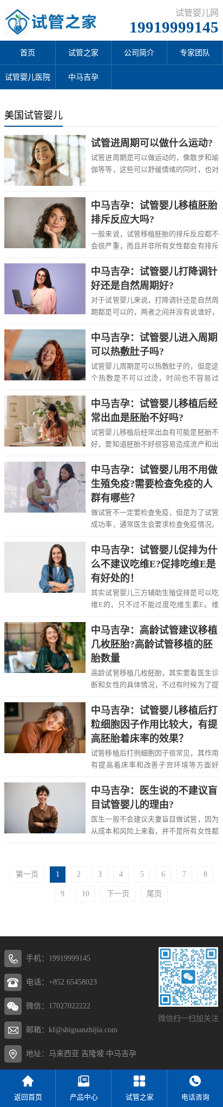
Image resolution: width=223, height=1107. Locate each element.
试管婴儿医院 (27, 77)
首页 (27, 53)
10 (85, 894)
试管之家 (83, 53)
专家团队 (195, 53)
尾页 (154, 894)
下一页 (118, 894)
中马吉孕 (83, 77)
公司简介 (139, 53)
